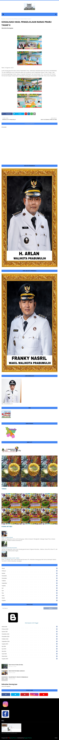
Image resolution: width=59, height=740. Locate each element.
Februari (29, 570)
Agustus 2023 (29, 658)
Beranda (3, 19)
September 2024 (29, 641)
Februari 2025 (29, 629)
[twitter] (15, 694)
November (29, 578)
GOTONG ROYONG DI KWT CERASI (10, 558)
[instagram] (34, 694)
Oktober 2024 (29, 639)
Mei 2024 (29, 651)
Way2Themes (14, 738)
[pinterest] (24, 694)
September (29, 583)
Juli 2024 (29, 646)
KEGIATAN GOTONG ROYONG (9, 547)
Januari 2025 (29, 631)
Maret (29, 568)
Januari (29, 573)
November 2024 (29, 636)
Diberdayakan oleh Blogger (31, 623)
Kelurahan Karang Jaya (7, 28)
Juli (29, 588)
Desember (29, 575)
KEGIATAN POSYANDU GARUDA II (17, 671)
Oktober (29, 580)
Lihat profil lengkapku (6, 686)
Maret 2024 (29, 656)
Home (56, 738)
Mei (29, 593)
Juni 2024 (29, 648)
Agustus (29, 585)
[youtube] (43, 694)
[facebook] (6, 694)
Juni (29, 590)
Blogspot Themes (28, 738)
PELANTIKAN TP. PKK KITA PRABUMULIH (18, 677)
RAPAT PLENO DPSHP (7, 537)
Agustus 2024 (29, 644)
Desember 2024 (29, 634)
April (29, 595)
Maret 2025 (29, 626)
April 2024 (29, 653)
